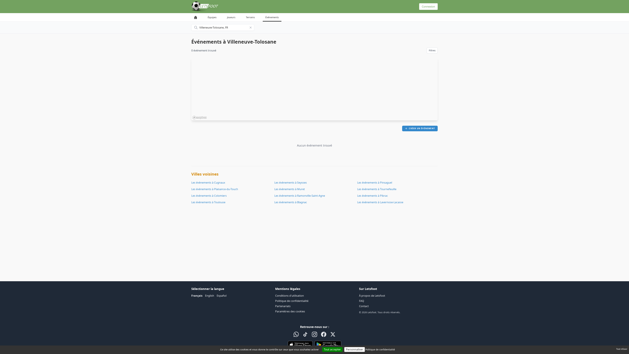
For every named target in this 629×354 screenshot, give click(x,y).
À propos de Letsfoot (372, 295)
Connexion (428, 6)
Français (196, 295)
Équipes (212, 17)
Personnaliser (354, 349)
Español (222, 295)
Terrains (250, 17)
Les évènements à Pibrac (372, 195)
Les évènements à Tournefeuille (376, 189)
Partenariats (283, 306)
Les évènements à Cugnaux (208, 182)
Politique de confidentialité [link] (380, 349)
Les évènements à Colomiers (209, 195)
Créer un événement (422, 128)
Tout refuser (621, 349)
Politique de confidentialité (291, 301)
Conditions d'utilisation (289, 295)
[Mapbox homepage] (199, 117)
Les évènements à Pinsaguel (374, 182)
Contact (364, 306)
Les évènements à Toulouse (208, 202)
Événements (272, 17)
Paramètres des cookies (290, 311)
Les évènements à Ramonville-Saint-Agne (299, 195)
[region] (314, 89)
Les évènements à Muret (289, 189)
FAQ (361, 301)
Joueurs (231, 17)
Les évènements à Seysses (290, 182)
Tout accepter (332, 349)
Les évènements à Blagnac (290, 202)
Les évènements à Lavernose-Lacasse (380, 202)
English (209, 295)
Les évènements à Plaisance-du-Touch (214, 189)
